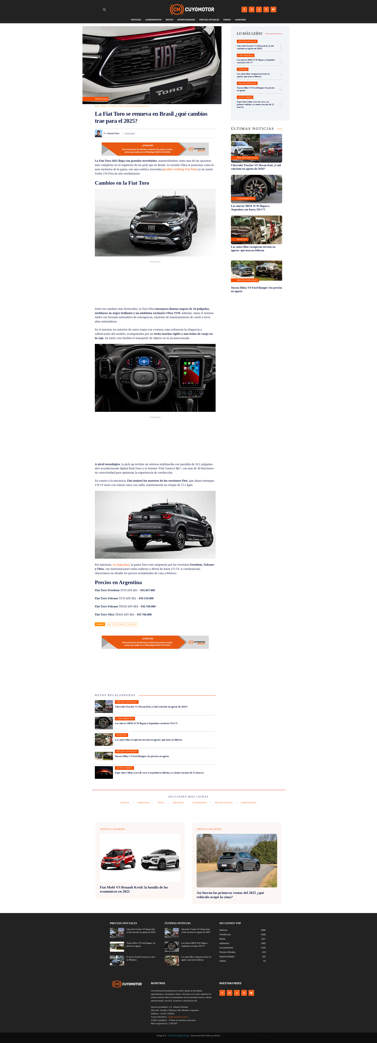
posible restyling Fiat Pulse (180, 169)
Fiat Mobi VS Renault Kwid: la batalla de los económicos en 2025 (134, 889)
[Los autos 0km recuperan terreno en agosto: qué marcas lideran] (104, 739)
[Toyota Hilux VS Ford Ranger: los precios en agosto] (104, 756)
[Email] (199, 133)
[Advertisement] (155, 283)
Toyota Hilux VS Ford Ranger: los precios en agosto (142, 756)
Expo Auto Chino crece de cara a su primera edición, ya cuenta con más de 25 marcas (159, 772)
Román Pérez (113, 133)
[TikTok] (259, 9)
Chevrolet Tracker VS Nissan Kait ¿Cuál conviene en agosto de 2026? (151, 706)
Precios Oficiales (126, 702)
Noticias (101, 98)
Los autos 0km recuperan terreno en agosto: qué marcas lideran (148, 739)
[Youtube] (273, 9)
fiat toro (119, 624)
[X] (266, 9)
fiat (109, 624)
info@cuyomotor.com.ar (178, 1017)
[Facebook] (244, 9)
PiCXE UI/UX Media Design (178, 1035)
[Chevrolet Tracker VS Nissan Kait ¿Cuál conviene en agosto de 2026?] (104, 706)
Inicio (97, 106)
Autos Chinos (124, 768)
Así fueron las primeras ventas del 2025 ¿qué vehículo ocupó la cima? (230, 895)
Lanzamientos (125, 718)
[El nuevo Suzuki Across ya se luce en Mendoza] (117, 961)
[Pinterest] (178, 133)
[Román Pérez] (99, 133)
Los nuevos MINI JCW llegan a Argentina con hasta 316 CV (146, 723)
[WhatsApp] (185, 133)
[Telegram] (206, 133)
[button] (104, 9)
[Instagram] (251, 9)
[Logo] (192, 9)
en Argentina (121, 564)
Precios (132, 624)
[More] (212, 133)
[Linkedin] (192, 133)
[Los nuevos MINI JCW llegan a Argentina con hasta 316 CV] (104, 723)
